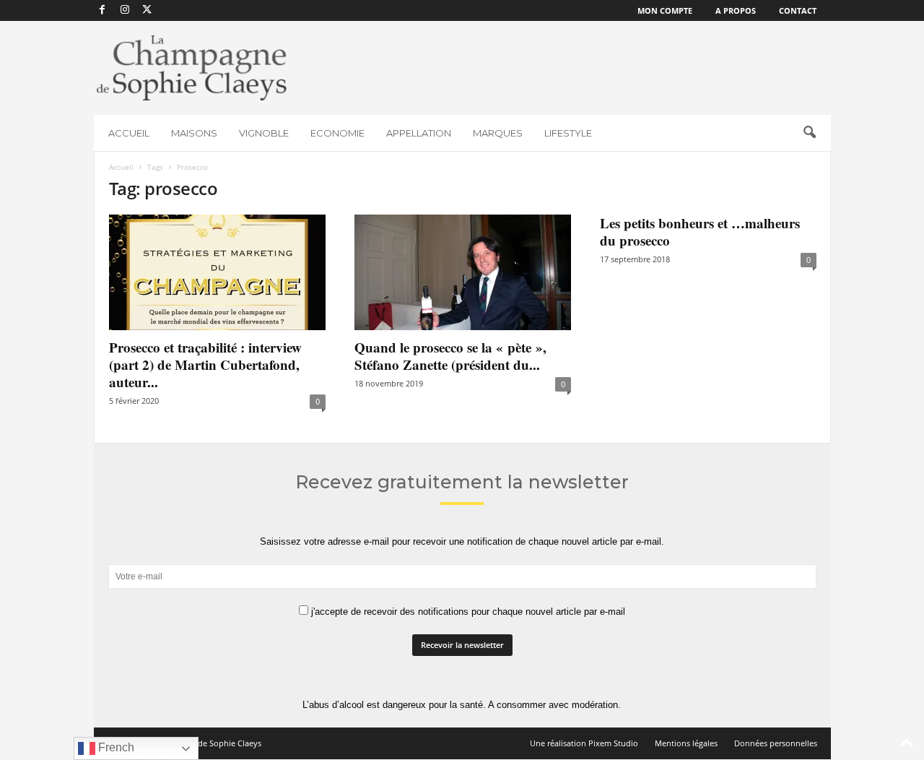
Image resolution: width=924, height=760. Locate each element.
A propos (735, 10)
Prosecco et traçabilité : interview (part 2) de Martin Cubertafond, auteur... (205, 364)
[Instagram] (125, 10)
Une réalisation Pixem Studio (584, 743)
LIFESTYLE (568, 133)
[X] (147, 10)
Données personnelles (775, 743)
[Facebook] (102, 10)
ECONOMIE (337, 133)
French (114, 747)
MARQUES (498, 133)
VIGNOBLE (264, 133)
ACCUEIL (128, 133)
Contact (797, 10)
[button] (809, 133)
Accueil (121, 167)
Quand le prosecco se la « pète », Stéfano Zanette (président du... (450, 355)
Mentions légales (686, 743)
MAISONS (194, 133)
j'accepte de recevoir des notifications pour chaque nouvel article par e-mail (466, 611)
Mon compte (664, 10)
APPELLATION (418, 133)
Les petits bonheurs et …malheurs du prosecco (700, 231)
